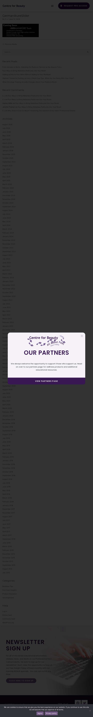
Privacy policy (51, 713)
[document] (46, 358)
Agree (40, 713)
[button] (82, 336)
